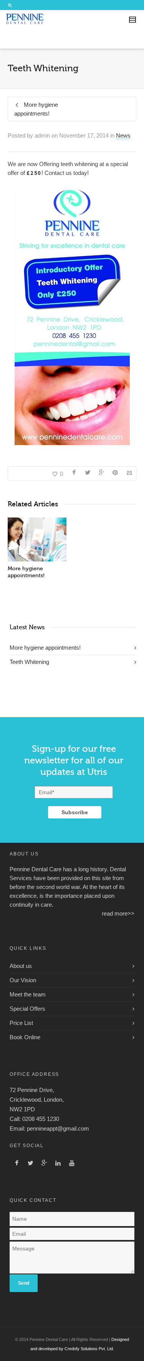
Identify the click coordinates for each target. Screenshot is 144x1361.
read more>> (118, 913)
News (123, 135)
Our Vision (23, 980)
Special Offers (27, 1008)
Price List (21, 1023)
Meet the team (28, 994)
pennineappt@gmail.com (58, 1128)
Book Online (25, 1037)
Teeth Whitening (29, 662)
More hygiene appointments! (45, 647)
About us (21, 966)
